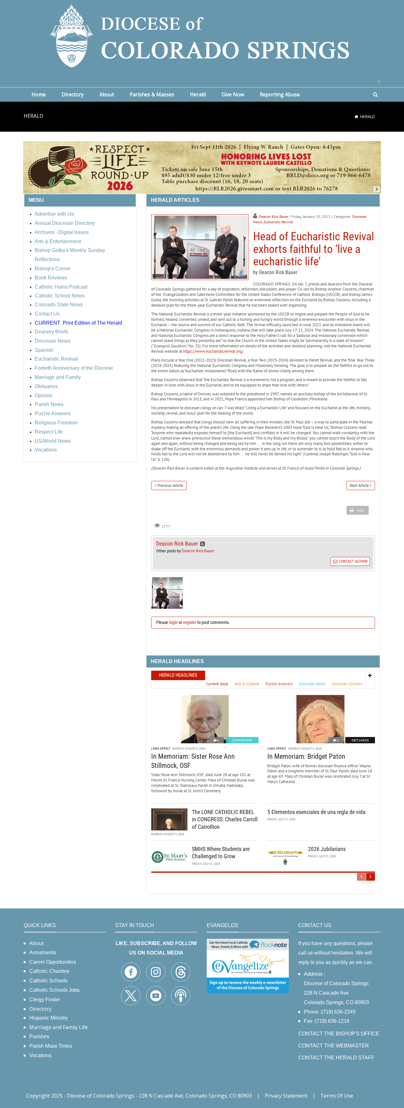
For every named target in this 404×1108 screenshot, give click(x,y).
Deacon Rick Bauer (273, 216)
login (173, 622)
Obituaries (360, 740)
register (189, 622)
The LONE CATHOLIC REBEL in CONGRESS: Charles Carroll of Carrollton (225, 819)
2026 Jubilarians (327, 849)
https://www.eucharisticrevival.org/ (213, 351)
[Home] (356, 116)
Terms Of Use (336, 1095)
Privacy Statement (286, 1095)
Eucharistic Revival (278, 221)
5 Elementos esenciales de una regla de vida (316, 812)
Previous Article (170, 485)
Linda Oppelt (160, 748)
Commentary (242, 740)
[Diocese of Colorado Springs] (202, 35)
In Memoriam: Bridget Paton (306, 756)
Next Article (359, 485)
